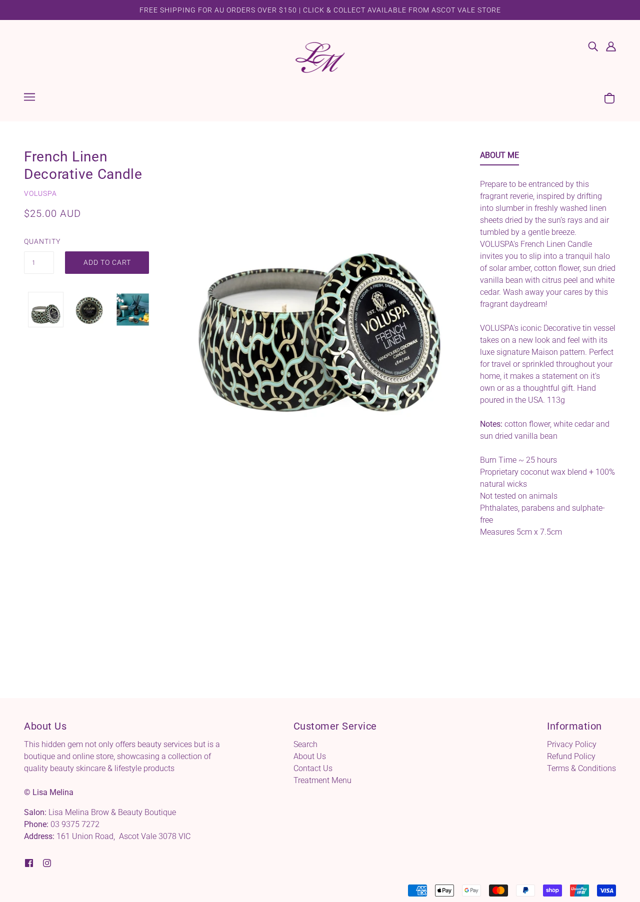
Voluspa (40, 193)
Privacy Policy (571, 744)
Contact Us (313, 768)
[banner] (320, 56)
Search (306, 744)
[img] (593, 46)
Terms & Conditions (581, 768)
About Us (310, 756)
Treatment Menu (323, 780)
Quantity (39, 241)
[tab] (499, 157)
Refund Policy (571, 756)
